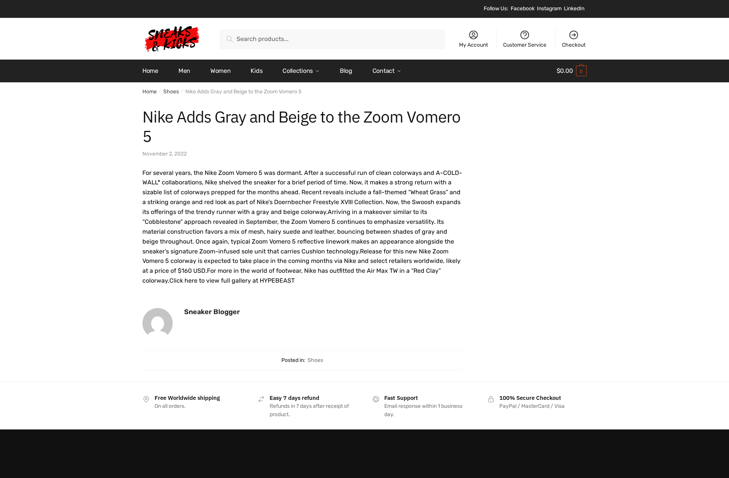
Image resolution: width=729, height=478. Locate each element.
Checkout (573, 45)
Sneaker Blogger (212, 312)
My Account (473, 45)
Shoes (171, 91)
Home (149, 91)
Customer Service (524, 45)
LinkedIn (574, 8)
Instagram (549, 8)
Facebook (523, 8)
